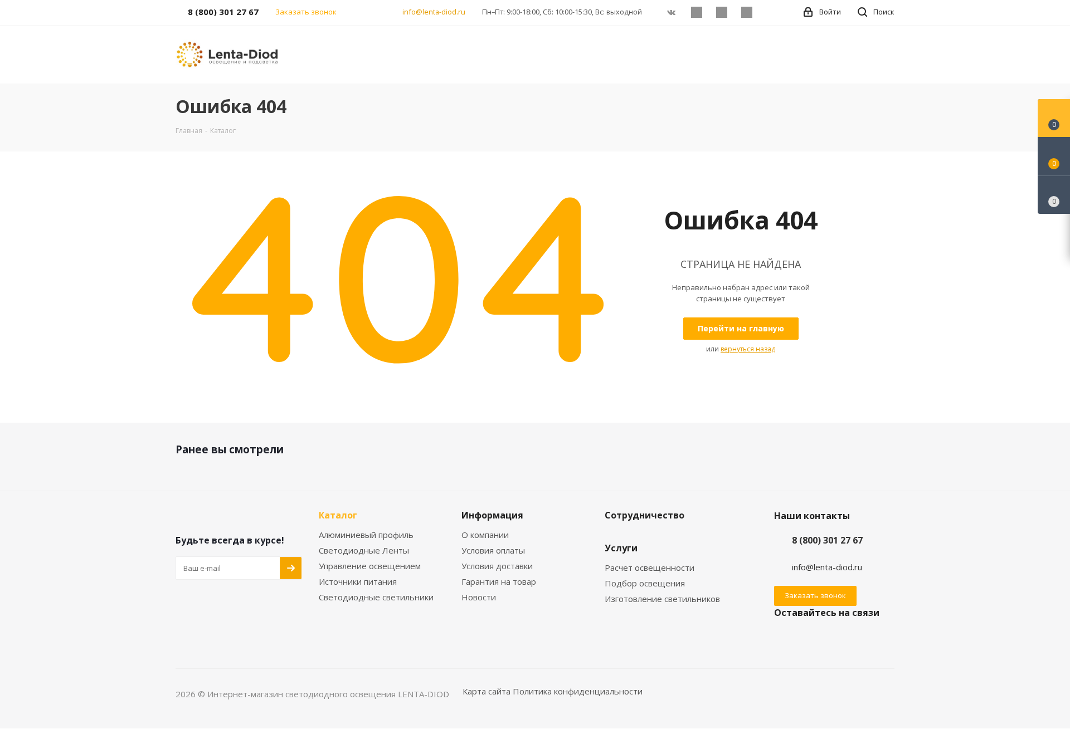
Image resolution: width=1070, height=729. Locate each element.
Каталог (338, 515)
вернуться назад (748, 349)
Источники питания (358, 581)
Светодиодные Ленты (364, 550)
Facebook (696, 12)
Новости (478, 597)
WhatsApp (746, 12)
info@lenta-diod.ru (433, 12)
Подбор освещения (645, 583)
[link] (228, 53)
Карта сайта (486, 691)
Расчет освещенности (649, 567)
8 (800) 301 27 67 (827, 540)
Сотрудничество (644, 515)
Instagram (721, 12)
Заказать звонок (815, 595)
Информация (492, 515)
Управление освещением (370, 565)
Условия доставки (497, 565)
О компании (485, 534)
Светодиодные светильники (376, 597)
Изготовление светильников (662, 598)
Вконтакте (671, 12)
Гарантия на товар (498, 581)
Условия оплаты (493, 550)
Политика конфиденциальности (578, 691)
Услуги (621, 548)
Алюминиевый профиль (366, 534)
